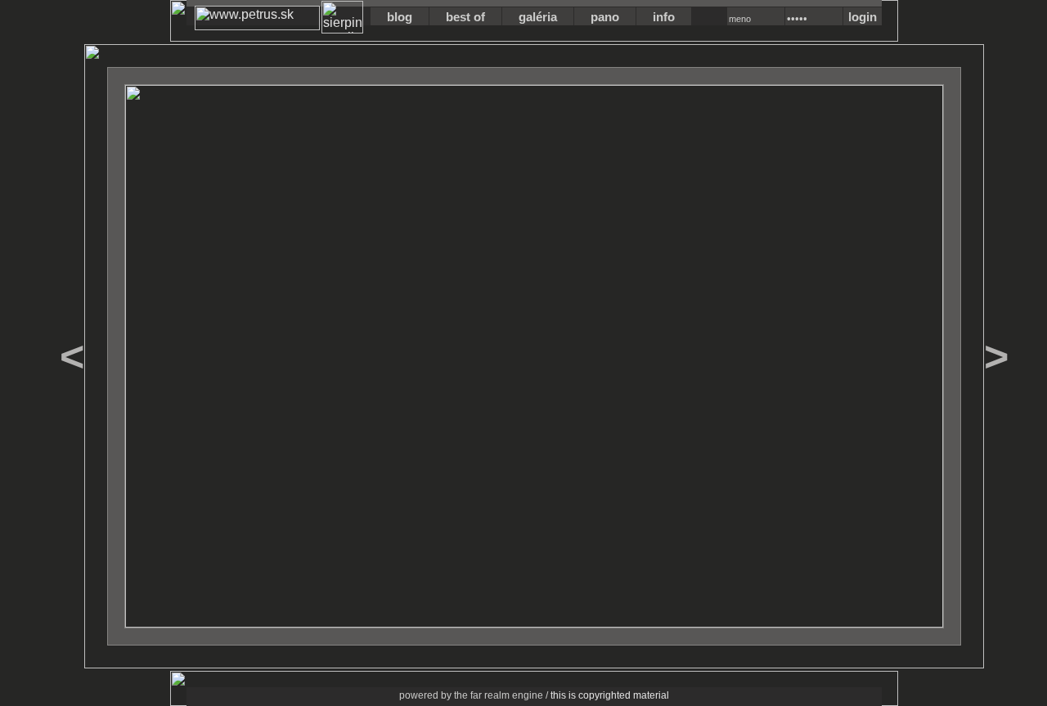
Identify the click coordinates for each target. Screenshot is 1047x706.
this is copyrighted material (609, 695)
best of (465, 17)
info (664, 17)
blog (399, 17)
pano (605, 17)
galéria (538, 17)
